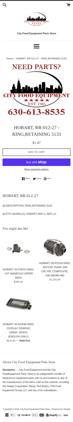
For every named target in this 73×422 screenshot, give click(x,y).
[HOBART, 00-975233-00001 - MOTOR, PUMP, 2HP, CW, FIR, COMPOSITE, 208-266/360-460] (54, 246)
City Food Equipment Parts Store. (35, 409)
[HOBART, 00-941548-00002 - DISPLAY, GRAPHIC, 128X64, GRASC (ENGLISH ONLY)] (18, 305)
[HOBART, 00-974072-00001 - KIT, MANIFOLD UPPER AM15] (18, 250)
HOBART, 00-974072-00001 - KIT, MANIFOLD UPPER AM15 (18, 273)
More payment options (36, 169)
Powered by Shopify (61, 409)
